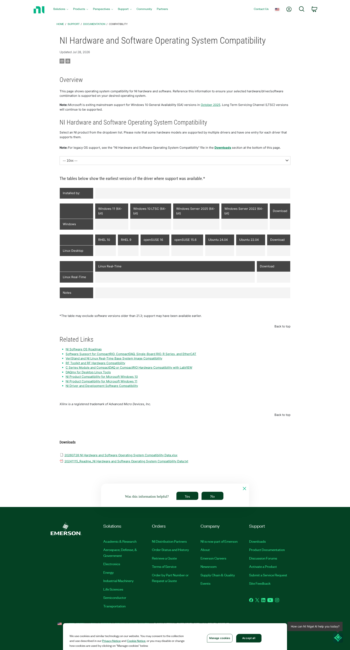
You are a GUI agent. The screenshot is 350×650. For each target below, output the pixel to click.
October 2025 (210, 105)
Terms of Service (164, 566)
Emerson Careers (213, 558)
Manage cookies (219, 638)
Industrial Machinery (118, 580)
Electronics (111, 564)
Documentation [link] (94, 24)
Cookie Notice (136, 641)
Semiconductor (114, 597)
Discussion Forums (263, 558)
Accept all (248, 638)
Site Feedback (260, 583)
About (205, 549)
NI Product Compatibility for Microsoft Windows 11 (101, 381)
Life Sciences (113, 589)
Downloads (222, 148)
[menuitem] (61, 9)
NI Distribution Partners (169, 541)
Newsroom (209, 566)
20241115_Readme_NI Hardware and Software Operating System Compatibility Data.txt (126, 461)
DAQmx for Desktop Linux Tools (88, 372)
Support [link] (74, 24)
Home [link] (60, 24)
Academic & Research (120, 541)
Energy (108, 572)
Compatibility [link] (118, 24)
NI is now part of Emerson (219, 541)
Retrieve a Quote (164, 558)
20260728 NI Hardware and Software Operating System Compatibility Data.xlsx (120, 455)
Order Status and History (170, 549)
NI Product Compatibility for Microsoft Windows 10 (102, 377)
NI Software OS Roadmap (84, 349)
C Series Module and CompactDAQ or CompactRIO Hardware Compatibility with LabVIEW (129, 367)
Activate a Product (263, 566)
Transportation (114, 606)
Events (205, 583)
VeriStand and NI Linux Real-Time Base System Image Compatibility (114, 358)
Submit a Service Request (268, 575)
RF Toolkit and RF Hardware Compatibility (95, 363)
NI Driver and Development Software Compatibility (102, 386)
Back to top (282, 326)
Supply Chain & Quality (218, 575)
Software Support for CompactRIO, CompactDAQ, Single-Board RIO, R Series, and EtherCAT (131, 354)
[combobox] (175, 160)
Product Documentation (267, 549)
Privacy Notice (111, 641)
